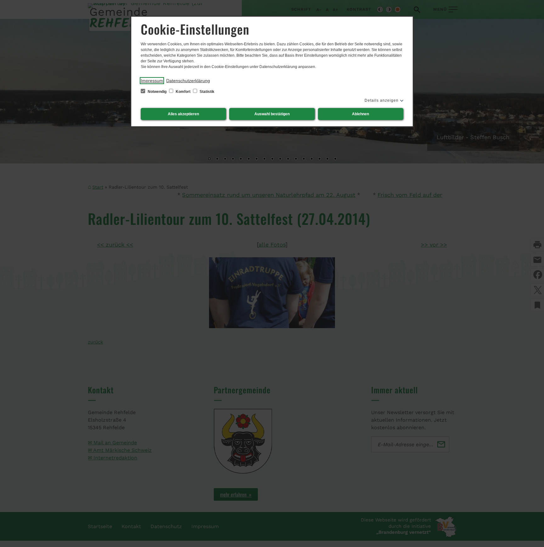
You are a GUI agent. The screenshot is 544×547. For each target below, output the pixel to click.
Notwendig (157, 91)
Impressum (152, 80)
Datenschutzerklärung (188, 80)
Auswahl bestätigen (272, 114)
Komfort (183, 91)
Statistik (206, 91)
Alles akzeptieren (183, 114)
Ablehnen (360, 114)
